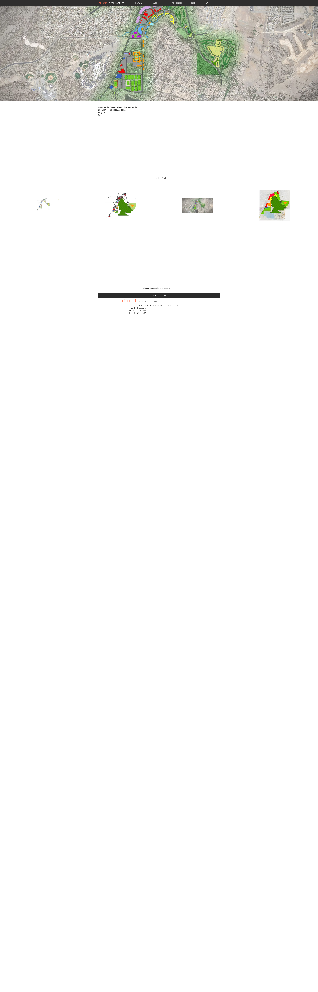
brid (105, 3)
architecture (116, 3)
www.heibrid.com (137, 308)
